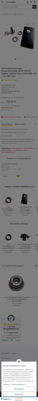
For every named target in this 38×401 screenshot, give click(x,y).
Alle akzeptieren (19, 389)
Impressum (6, 384)
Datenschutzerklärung (18, 384)
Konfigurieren (19, 394)
